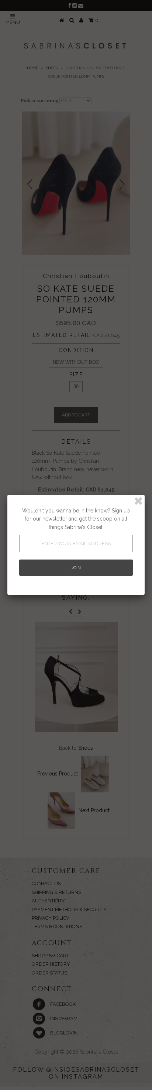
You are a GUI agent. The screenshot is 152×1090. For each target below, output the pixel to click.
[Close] (138, 501)
